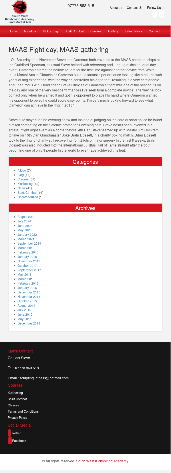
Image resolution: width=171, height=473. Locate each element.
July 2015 (24, 310)
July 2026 (24, 221)
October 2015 (27, 301)
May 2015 (25, 319)
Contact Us (134, 7)
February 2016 (28, 283)
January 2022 (27, 234)
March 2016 (26, 279)
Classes (95, 31)
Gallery (113, 31)
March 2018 (26, 247)
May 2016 (25, 274)
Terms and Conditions (23, 411)
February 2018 (28, 252)
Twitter (16, 433)
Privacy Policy (17, 417)
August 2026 (26, 216)
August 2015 (26, 305)
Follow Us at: (156, 7)
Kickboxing (50, 31)
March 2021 (26, 239)
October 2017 (27, 265)
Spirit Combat (74, 31)
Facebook (19, 440)
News (21, 188)
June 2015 (25, 314)
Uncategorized (28, 197)
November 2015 (29, 296)
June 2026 (25, 225)
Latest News (133, 31)
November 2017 (29, 261)
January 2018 (27, 256)
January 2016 (27, 287)
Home (13, 31)
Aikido (22, 170)
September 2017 (29, 270)
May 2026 (25, 230)
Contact (154, 31)
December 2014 (29, 323)
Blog (21, 174)
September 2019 (29, 243)
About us (116, 7)
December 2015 (29, 292)
